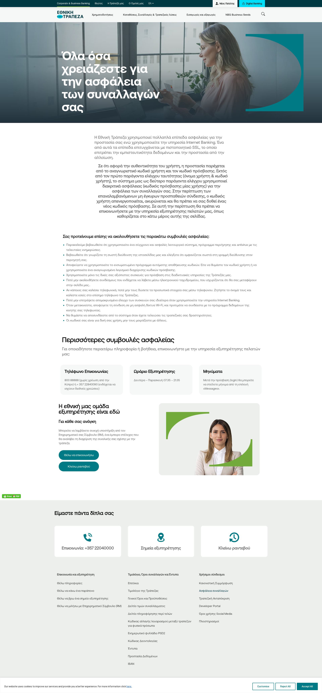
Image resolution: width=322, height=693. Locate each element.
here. (129, 686)
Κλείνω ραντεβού (79, 466)
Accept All (307, 686)
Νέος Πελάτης (227, 3)
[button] (161, 124)
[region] (161, 685)
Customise (263, 686)
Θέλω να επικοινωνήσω (79, 455)
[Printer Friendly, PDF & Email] (11, 496)
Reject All (285, 686)
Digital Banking (254, 3)
